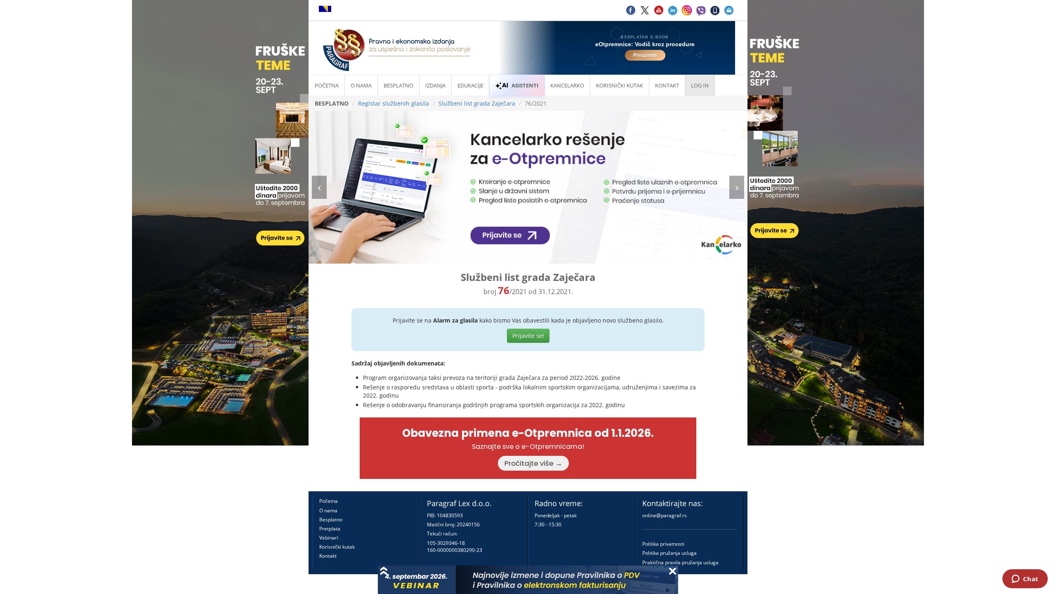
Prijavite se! (528, 335)
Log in (700, 85)
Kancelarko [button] (567, 85)
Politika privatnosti (663, 543)
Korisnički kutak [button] (619, 85)
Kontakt (328, 555)
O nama (361, 85)
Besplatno (398, 85)
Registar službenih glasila (393, 103)
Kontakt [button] (667, 85)
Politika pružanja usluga (669, 552)
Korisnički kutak (337, 546)
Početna (327, 85)
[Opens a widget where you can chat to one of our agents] (1025, 579)
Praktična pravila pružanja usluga (680, 562)
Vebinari (328, 537)
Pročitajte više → (533, 463)
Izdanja (435, 85)
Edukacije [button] (470, 85)
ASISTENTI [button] (525, 85)
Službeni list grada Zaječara (476, 103)
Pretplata (329, 528)
